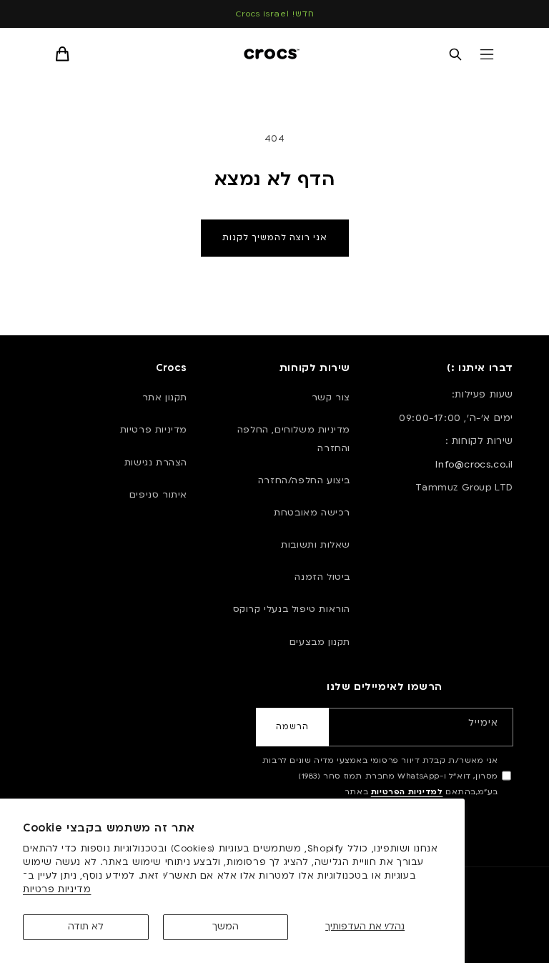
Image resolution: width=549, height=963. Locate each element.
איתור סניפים (158, 494)
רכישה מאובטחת (312, 512)
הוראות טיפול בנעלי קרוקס (291, 609)
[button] (487, 54)
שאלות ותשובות (315, 544)
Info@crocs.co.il (474, 464)
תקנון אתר (164, 397)
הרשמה (292, 726)
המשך (225, 926)
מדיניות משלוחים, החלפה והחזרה (293, 438)
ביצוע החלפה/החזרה (304, 480)
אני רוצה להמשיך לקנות (274, 237)
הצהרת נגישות (155, 462)
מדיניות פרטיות (57, 889)
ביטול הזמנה (322, 577)
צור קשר (331, 397)
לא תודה (86, 926)
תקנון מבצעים (320, 642)
